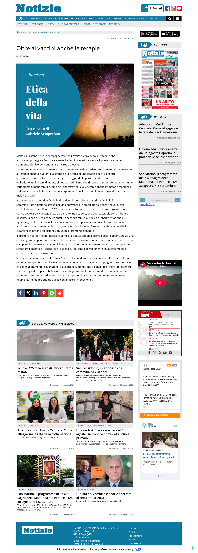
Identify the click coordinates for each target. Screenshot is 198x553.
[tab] (149, 314)
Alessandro (22, 56)
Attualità (23, 24)
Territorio (37, 24)
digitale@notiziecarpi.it (92, 544)
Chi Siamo (133, 528)
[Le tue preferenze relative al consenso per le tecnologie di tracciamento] (193, 548)
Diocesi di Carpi (110, 528)
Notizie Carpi (147, 204)
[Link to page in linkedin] (36, 293)
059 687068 (83, 537)
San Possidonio (116, 363)
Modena (35, 425)
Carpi (109, 425)
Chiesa (51, 24)
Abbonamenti (135, 535)
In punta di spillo (88, 489)
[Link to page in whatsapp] (52, 293)
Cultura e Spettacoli (69, 24)
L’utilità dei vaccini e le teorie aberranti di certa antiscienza (104, 496)
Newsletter (104, 18)
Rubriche (50, 18)
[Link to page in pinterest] (44, 293)
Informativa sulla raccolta (71, 549)
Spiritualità (65, 18)
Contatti (132, 532)
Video (92, 18)
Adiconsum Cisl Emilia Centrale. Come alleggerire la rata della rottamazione (44, 432)
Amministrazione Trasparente (130, 18)
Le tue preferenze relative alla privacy (111, 549)
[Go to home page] (20, 18)
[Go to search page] (169, 18)
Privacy (132, 539)
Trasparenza (135, 543)
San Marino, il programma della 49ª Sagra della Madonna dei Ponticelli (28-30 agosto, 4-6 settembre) (45, 498)
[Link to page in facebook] (20, 293)
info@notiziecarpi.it (90, 540)
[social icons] (149, 352)
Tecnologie (99, 24)
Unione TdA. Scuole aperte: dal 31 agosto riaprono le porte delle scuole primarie (102, 434)
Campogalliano (98, 425)
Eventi (153, 18)
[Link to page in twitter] (28, 293)
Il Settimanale (34, 18)
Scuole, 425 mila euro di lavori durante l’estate (45, 370)
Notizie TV (114, 24)
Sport (87, 24)
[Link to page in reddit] (59, 293)
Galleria (80, 18)
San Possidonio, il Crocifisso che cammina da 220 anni (99, 370)
